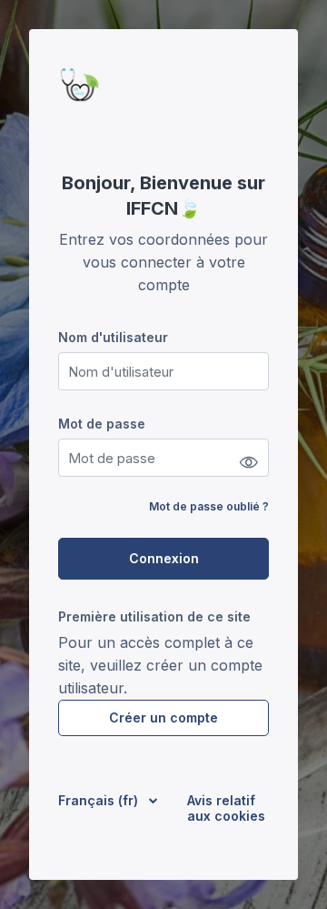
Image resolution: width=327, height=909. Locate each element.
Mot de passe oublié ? (209, 506)
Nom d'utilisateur (113, 337)
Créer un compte (163, 717)
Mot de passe (101, 423)
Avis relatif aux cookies (226, 808)
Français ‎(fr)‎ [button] (100, 800)
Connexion (164, 558)
